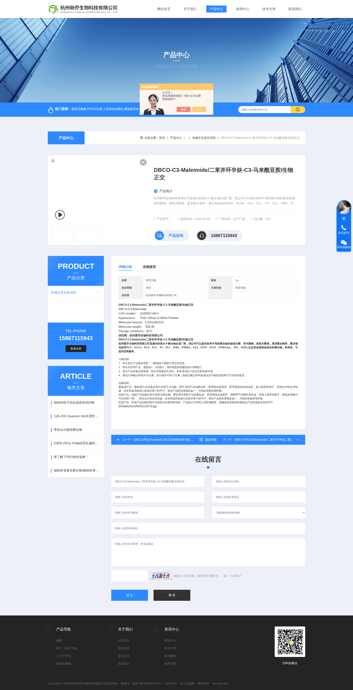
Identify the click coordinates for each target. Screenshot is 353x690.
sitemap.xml (220, 683)
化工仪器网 (187, 683)
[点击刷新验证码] (161, 576)
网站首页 (163, 9)
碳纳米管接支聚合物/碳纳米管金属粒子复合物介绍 (77, 470)
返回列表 (211, 439)
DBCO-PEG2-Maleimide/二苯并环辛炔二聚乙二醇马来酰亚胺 (274, 439)
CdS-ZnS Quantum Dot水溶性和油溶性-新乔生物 (77, 416)
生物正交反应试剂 (204, 137)
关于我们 (190, 9)
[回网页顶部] (344, 219)
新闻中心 (242, 9)
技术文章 (269, 9)
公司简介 (124, 640)
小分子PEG (63, 656)
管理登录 (203, 683)
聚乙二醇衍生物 (66, 648)
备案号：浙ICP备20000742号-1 (141, 683)
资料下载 (170, 663)
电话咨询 (343, 232)
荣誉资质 (124, 648)
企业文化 (124, 656)
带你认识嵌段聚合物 (68, 429)
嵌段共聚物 (63, 663)
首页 (162, 137)
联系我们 (295, 9)
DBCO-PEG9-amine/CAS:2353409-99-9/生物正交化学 (169, 439)
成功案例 (170, 656)
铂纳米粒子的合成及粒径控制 (74, 402)
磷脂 (59, 640)
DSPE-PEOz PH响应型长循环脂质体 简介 (77, 443)
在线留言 (149, 267)
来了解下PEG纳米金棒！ (71, 457)
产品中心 (216, 9)
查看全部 (75, 348)
